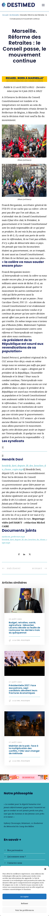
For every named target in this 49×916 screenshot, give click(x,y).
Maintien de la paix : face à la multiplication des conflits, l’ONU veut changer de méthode (24, 749)
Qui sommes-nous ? (16, 856)
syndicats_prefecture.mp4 (13, 536)
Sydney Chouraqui (12, 823)
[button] (45, 869)
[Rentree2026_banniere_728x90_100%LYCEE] (24, 777)
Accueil (5, 15)
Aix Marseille (14, 15)
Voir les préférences (24, 910)
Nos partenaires (15, 850)
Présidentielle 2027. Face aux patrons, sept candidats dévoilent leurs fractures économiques (23, 689)
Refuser (24, 903)
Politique (25, 640)
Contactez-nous (14, 863)
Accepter (24, 896)
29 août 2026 (15, 619)
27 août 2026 (15, 682)
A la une (16, 640)
